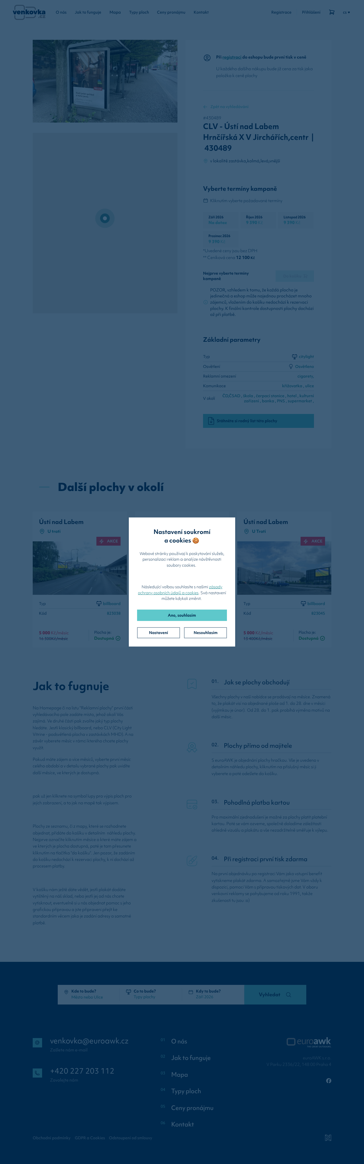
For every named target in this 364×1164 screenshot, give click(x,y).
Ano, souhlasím (182, 615)
